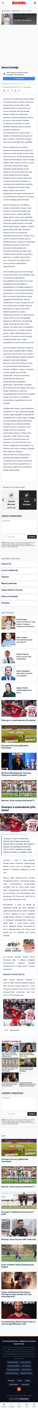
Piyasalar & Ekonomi (13, 1369)
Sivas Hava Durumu (12, 1373)
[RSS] (19, 1389)
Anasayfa (7, 11)
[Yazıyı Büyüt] (4, 90)
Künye (20, 1380)
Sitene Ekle (25, 1384)
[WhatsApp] (11, 90)
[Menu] (35, 3)
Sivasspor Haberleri (14, 1366)
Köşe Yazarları (26, 1369)
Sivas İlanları (26, 1366)
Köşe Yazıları (16, 11)
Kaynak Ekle (20, 78)
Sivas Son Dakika (13, 1362)
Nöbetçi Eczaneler (26, 1373)
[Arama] (3, 3)
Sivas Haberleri (25, 1362)
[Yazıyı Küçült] (8, 90)
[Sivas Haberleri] (19, 3)
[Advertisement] (19, 44)
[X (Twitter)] (15, 90)
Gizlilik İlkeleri (13, 1384)
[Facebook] (19, 90)
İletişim (27, 1380)
